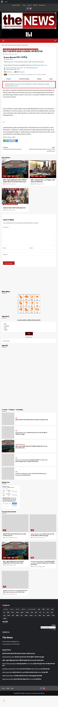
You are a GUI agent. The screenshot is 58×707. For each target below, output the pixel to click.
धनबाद (48, 612)
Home (3, 688)
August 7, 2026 (40, 184)
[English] (52, 625)
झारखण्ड (9, 176)
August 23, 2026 (42, 566)
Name (4, 248)
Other (5, 329)
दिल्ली (21, 49)
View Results (29, 337)
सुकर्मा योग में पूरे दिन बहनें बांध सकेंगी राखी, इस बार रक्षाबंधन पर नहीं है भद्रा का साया (31, 420)
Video (24, 5)
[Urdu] (55, 625)
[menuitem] (2, 1)
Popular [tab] (12, 410)
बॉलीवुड (32, 49)
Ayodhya (5, 609)
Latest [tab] (5, 410)
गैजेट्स (13, 49)
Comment (6, 227)
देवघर (40, 612)
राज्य (16, 176)
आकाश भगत (6, 54)
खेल (4, 612)
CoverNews (34, 693)
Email (31, 248)
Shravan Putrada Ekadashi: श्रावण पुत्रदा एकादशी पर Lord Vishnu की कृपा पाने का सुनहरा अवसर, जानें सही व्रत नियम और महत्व (31, 460)
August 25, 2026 (13, 184)
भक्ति (16, 418)
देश (28, 49)
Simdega (24, 609)
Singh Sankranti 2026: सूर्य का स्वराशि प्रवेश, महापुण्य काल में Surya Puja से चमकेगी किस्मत (21, 679)
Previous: (12, 148)
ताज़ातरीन (17, 49)
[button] (3, 40)
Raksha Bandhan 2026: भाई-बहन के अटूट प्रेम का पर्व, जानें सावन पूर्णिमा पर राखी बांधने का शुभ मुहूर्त (42, 534)
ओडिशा (43, 609)
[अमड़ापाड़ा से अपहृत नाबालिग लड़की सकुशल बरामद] (15, 197)
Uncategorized (32, 609)
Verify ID (29, 5)
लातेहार (40, 615)
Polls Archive (6, 341)
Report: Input (6, 537)
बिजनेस (8, 615)
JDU (5, 328)
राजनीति (36, 49)
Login (12, 688)
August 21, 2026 (14, 594)
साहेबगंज (48, 615)
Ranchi (17, 609)
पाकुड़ (13, 176)
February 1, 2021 (13, 54)
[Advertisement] (29, 278)
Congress (6, 326)
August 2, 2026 (12, 210)
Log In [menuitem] (6, 1)
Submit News (42, 5)
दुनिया (25, 49)
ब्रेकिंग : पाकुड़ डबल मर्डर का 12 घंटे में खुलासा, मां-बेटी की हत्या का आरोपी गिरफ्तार (43, 181)
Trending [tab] (20, 410)
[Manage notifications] (4, 701)
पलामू (52, 612)
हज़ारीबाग (4, 618)
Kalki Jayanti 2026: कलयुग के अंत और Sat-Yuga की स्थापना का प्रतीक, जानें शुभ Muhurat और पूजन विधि (25, 672)
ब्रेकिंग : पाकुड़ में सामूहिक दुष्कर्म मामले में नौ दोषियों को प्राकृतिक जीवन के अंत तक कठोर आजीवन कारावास (15, 181)
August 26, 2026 (14, 537)
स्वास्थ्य (53, 615)
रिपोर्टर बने (35, 5)
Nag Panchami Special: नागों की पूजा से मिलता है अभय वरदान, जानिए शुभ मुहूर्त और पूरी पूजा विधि (22, 675)
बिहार (13, 615)
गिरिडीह (8, 612)
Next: (42, 149)
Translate (54, 629)
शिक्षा (44, 615)
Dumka (12, 609)
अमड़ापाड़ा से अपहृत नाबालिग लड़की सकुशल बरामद (14, 208)
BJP (5, 324)
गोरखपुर (17, 612)
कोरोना (48, 609)
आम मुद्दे (5, 49)
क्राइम (9, 49)
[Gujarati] (53, 625)
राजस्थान (31, 615)
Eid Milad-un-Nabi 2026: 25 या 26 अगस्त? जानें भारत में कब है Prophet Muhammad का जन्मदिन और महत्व (15, 591)
